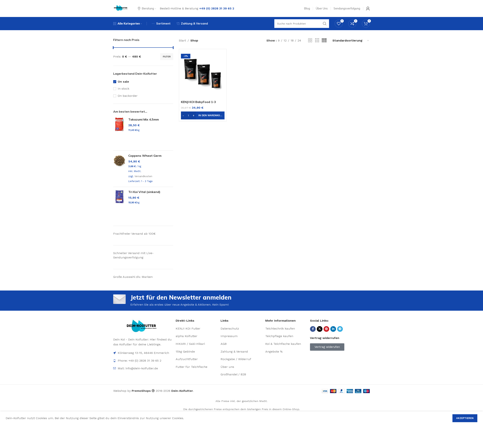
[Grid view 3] (317, 40)
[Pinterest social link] (326, 329)
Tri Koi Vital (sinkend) (144, 192)
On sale (123, 81)
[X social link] (319, 329)
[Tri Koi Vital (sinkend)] (119, 205)
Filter (167, 56)
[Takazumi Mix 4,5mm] (119, 132)
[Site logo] (120, 8)
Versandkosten (143, 176)
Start (182, 40)
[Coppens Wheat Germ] (119, 169)
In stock (123, 88)
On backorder (128, 96)
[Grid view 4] (324, 40)
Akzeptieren (465, 418)
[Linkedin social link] (333, 329)
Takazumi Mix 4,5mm (143, 119)
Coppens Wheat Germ (145, 156)
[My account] (368, 8)
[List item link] (142, 368)
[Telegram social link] (340, 329)
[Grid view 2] (310, 40)
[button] (203, 115)
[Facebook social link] (313, 329)
